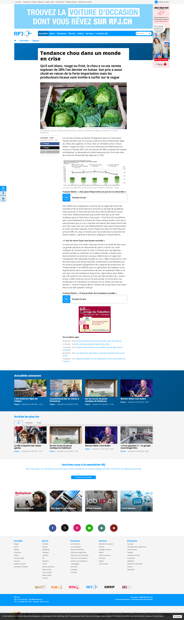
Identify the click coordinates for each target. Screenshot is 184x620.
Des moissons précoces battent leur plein (86, 344)
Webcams (41, 2)
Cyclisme (45, 555)
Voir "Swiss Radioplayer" (132, 501)
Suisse (16, 547)
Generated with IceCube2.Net (142, 599)
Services (89, 33)
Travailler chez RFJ (133, 555)
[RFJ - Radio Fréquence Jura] (92, 587)
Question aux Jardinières (79, 561)
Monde (16, 550)
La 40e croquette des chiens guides (27, 446)
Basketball (45, 550)
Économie (17, 552)
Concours (74, 572)
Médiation (130, 561)
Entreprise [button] (26, 2)
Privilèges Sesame (105, 550)
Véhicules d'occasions (85, 2)
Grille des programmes (78, 552)
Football (45, 544)
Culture (16, 555)
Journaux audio (19, 558)
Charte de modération (134, 564)
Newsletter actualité (21, 567)
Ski (43, 558)
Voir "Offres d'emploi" (62, 501)
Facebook (52, 528)
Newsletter (131, 570)
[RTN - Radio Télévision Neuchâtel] (75, 587)
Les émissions (75, 544)
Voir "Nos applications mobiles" (26, 501)
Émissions (61, 33)
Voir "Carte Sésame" (97, 501)
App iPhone (101, 528)
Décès (52, 2)
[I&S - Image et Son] (127, 587)
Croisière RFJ (102, 33)
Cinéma (101, 547)
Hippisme (45, 561)
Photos (71, 33)
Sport (52, 33)
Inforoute (34, 2)
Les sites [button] (18, 2)
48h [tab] (18, 423)
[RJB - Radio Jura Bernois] (57, 587)
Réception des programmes (136, 547)
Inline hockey (46, 570)
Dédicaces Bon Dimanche (79, 555)
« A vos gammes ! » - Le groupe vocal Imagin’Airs (135, 446)
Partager (46, 143)
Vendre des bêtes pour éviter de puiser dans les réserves (92, 341)
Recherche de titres (77, 550)
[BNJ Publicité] (40, 587)
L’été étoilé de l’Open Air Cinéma (26, 399)
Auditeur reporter (20, 564)
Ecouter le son (79, 197)
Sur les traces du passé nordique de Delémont (96, 399)
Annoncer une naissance (79, 558)
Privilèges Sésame (71, 2)
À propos (130, 544)
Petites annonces (105, 555)
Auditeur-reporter (163, 2)
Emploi (47, 2)
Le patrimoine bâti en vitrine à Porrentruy (64, 399)
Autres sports (47, 575)
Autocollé (74, 567)
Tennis (44, 564)
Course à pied (47, 572)
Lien (45, 152)
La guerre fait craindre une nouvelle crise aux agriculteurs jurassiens (93, 348)
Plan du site (44, 601)
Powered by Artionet (122, 599)
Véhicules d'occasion (106, 544)
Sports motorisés (48, 567)
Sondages (74, 570)
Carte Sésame (60, 2)
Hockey (44, 547)
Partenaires (131, 558)
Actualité (43, 33)
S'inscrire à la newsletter (83, 477)
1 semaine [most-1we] (29, 423)
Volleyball (45, 552)
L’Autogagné (75, 564)
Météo (101, 552)
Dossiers (17, 561)
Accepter (177, 616)
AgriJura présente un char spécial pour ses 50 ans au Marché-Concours (94, 360)
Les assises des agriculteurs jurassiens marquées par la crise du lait (94, 354)
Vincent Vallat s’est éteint (133, 398)
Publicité (130, 552)
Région (35, 40)
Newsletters (89, 528)
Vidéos (80, 33)
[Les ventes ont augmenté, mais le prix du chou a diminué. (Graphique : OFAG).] (95, 173)
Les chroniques (76, 547)
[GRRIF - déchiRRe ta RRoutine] (109, 587)
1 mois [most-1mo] (38, 423)
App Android (114, 528)
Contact (130, 567)
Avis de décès (103, 564)
